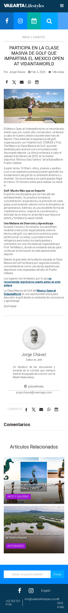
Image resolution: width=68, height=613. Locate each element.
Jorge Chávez (34, 354)
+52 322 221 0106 (13, 603)
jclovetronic (35, 386)
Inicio (26, 37)
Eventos (39, 37)
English (45, 590)
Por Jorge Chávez (14, 72)
